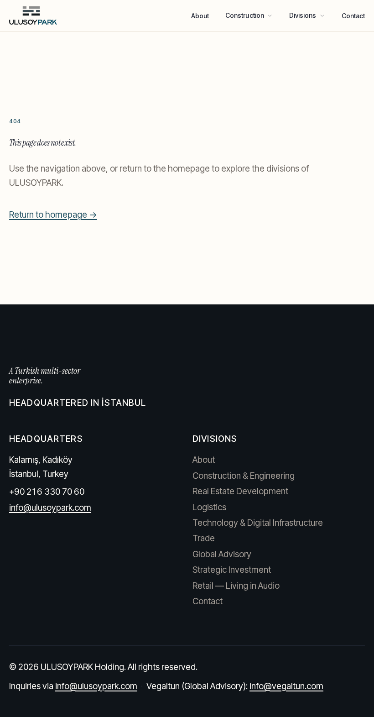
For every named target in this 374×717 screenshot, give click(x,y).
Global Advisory (221, 554)
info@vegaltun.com (286, 686)
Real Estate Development (240, 491)
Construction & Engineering (243, 476)
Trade (203, 538)
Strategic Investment (231, 570)
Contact (353, 16)
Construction (244, 15)
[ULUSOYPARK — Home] (33, 15)
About (200, 16)
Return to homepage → (53, 214)
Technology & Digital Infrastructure (257, 523)
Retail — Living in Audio (236, 586)
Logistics (209, 507)
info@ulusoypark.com (50, 507)
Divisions (303, 15)
